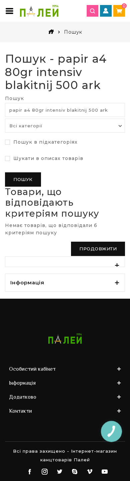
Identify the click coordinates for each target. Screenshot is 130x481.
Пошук (14, 98)
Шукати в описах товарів (47, 158)
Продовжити (98, 248)
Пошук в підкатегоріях (45, 142)
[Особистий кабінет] (106, 11)
